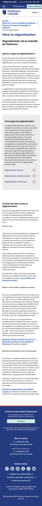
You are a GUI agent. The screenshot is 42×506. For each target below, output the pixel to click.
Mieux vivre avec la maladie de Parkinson (19, 23)
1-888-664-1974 (10, 2)
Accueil (5, 21)
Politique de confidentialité (20, 474)
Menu (35, 12)
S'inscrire (21, 421)
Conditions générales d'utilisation (20, 477)
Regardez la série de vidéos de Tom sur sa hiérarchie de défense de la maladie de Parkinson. (19, 341)
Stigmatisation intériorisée (16, 182)
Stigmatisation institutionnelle (17, 176)
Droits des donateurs (20, 480)
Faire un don (33, 6)
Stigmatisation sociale (14, 170)
